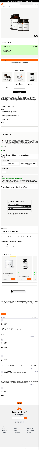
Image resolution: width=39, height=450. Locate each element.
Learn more (26, 63)
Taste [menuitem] (6, 310)
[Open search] (31, 4)
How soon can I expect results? (6, 234)
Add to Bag (4, 60)
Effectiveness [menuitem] (11, 310)
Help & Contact (4, 430)
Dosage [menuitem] (21, 310)
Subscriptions (4, 432)
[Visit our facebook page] (15, 422)
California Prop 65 (34, 444)
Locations (3, 434)
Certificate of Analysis (30, 430)
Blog (27, 434)
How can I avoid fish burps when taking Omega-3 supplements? (12, 246)
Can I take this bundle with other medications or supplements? (12, 241)
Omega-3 (5, 324)
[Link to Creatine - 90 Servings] (9, 263)
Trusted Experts (29, 432)
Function (2, 122)
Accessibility (21, 444)
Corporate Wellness (17, 436)
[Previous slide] (1, 1)
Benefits (2, 109)
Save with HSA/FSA (30, 428)
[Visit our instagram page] (21, 422)
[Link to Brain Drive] (25, 263)
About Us (15, 428)
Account (3, 428)
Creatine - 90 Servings (19, 84)
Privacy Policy (4, 444)
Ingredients (3, 127)
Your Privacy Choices (15, 444)
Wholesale (16, 434)
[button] (19, 290)
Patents (28, 436)
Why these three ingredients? (6, 244)
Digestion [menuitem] (16, 310)
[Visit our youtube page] (23, 422)
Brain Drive (20, 270)
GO (26, 418)
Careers (15, 430)
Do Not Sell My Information (27, 444)
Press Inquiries (16, 437)
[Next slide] (36, 1)
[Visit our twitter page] (18, 422)
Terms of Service (9, 444)
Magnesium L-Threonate (32, 84)
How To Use (3, 125)
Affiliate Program (17, 432)
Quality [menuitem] (3, 310)
